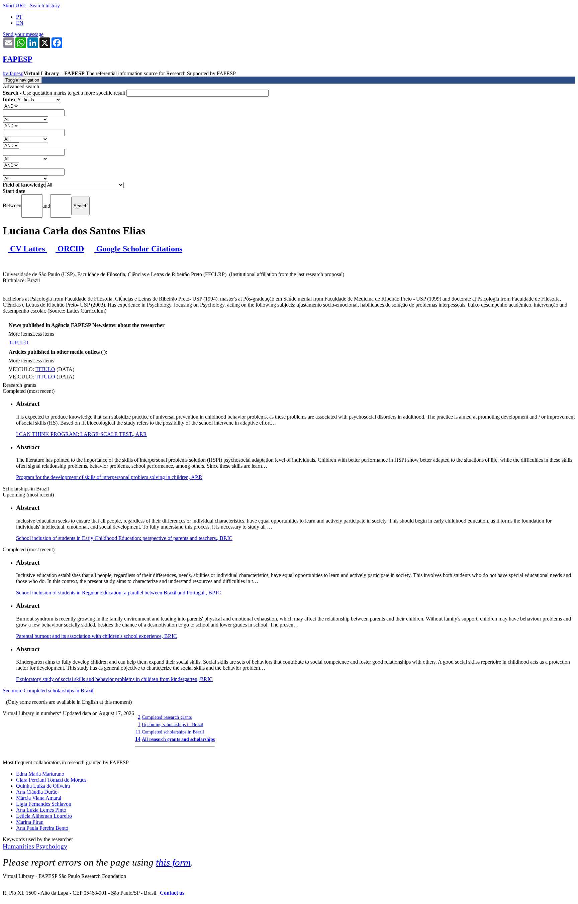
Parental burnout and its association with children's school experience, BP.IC (96, 636)
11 (137, 731)
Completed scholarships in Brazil (173, 731)
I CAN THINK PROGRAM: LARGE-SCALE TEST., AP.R (81, 434)
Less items (43, 334)
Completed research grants (167, 717)
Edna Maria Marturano (40, 774)
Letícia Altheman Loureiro (44, 816)
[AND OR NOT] (11, 106)
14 (137, 739)
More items (20, 334)
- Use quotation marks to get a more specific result (64, 93)
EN (19, 23)
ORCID (70, 248)
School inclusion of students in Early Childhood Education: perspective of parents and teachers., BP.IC (124, 538)
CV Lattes (27, 248)
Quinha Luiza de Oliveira (43, 786)
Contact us (172, 893)
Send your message (23, 34)
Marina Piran (29, 822)
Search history (45, 5)
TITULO (18, 342)
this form (173, 862)
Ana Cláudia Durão (37, 792)
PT (19, 17)
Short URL (14, 5)
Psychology (51, 846)
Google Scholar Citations (138, 248)
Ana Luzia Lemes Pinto (41, 810)
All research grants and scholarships (178, 739)
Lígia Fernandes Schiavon (43, 804)
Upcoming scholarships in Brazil (172, 724)
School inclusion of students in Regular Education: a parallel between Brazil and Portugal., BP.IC (118, 592)
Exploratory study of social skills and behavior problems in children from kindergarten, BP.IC (114, 679)
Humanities (19, 846)
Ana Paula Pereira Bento (42, 828)
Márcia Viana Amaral (38, 798)
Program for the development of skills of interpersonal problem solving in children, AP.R (109, 477)
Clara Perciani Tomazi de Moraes (51, 780)
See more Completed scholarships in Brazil (48, 690)
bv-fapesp (13, 73)
